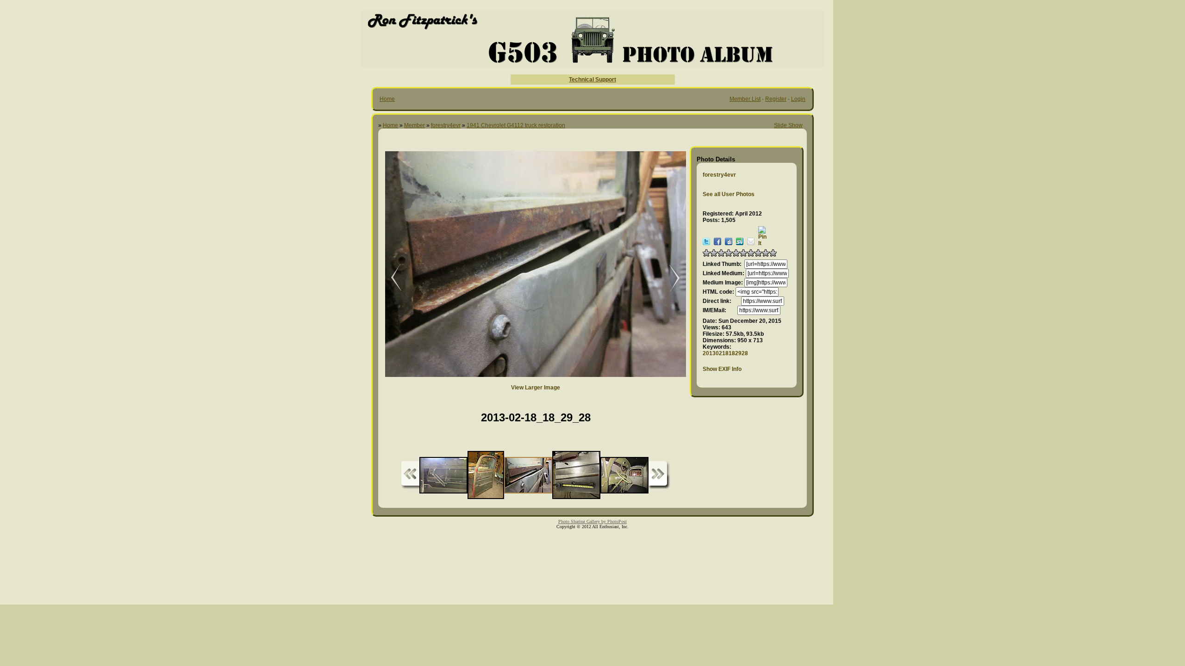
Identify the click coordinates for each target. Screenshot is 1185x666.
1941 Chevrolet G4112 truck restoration (516, 125)
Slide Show (788, 125)
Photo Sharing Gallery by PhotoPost (592, 521)
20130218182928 (725, 353)
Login (798, 99)
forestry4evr (446, 125)
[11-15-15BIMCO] (669, 278)
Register (775, 99)
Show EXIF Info (722, 369)
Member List (745, 99)
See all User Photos (729, 194)
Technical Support (592, 79)
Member (414, 125)
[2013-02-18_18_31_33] (389, 278)
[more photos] (410, 475)
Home (387, 99)
